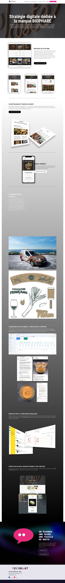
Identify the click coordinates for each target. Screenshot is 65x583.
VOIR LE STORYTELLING (14, 111)
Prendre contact (43, 550)
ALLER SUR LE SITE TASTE (40, 63)
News (44, 1)
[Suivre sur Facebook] (9, 577)
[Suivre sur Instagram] (14, 577)
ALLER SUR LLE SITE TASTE (40, 171)
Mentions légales (15, 581)
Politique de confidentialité (23, 581)
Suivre (12, 577)
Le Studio (40, 1)
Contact (47, 1)
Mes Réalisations (34, 1)
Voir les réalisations (43, 554)
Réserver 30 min (53, 1)
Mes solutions (27, 1)
